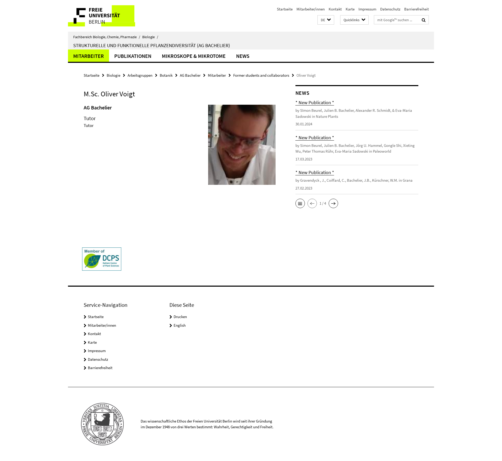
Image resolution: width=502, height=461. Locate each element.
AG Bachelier (190, 75)
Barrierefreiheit (416, 9)
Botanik (166, 75)
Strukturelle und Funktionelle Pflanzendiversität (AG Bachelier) (151, 45)
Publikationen (132, 56)
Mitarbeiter (88, 56)
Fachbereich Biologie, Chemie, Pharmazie (106, 37)
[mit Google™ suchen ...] (424, 20)
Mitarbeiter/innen (310, 9)
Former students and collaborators (261, 75)
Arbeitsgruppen (140, 75)
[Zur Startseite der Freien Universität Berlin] (112, 15)
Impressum (367, 9)
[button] (325, 20)
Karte (350, 9)
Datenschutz (390, 9)
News (242, 56)
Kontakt (335, 9)
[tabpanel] (180, 147)
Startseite (285, 9)
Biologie (150, 37)
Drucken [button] (180, 316)
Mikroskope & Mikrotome (194, 56)
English (180, 325)
